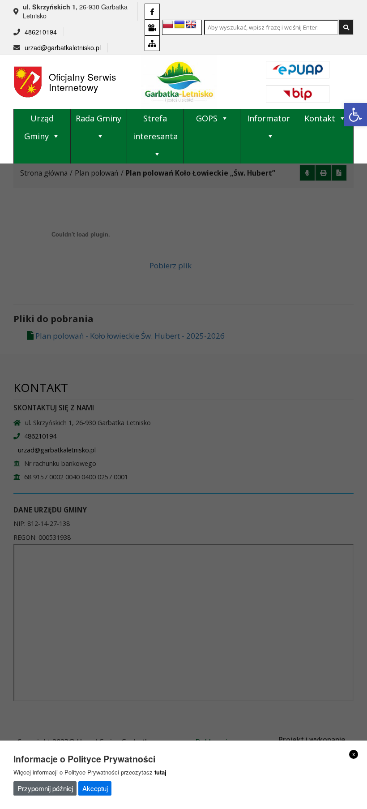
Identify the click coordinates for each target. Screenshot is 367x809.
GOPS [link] (207, 118)
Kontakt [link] (319, 118)
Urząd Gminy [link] (39, 127)
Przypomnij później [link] (45, 788)
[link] (355, 114)
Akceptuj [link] (95, 788)
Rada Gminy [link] (98, 118)
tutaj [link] (160, 772)
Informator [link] (268, 118)
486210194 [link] (41, 31)
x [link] (353, 754)
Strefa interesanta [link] (155, 127)
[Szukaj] (346, 27)
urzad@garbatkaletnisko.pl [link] (63, 47)
